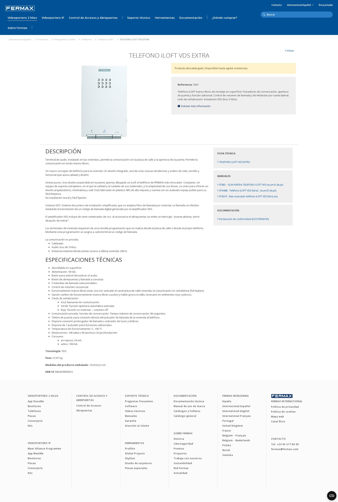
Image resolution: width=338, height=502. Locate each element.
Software (131, 406)
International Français (236, 416)
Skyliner (130, 458)
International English (235, 411)
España (226, 401)
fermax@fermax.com (284, 449)
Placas (32, 416)
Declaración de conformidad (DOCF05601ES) (243, 219)
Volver (289, 50)
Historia (179, 438)
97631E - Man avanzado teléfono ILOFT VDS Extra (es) (247, 196)
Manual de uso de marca (189, 406)
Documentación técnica (189, 401)
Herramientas (165, 18)
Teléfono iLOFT (106, 39)
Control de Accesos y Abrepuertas (93, 18)
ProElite (130, 448)
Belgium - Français (234, 435)
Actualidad (180, 473)
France (226, 430)
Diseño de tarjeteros (138, 463)
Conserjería (35, 421)
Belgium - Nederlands (236, 440)
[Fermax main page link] (20, 8)
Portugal (228, 421)
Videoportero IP (53, 18)
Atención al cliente (137, 425)
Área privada (326, 5)
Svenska (227, 455)
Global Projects (135, 453)
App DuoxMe (36, 401)
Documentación (190, 18)
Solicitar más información (195, 106)
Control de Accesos (88, 405)
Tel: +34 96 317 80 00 (285, 444)
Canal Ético (278, 421)
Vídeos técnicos (135, 411)
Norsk (226, 450)
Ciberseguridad (183, 443)
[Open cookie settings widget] (331, 495)
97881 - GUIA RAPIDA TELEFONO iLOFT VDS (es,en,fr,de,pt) (250, 184)
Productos (42, 39)
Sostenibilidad (183, 463)
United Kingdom (232, 425)
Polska (226, 445)
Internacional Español (299, 5)
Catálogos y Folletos (187, 411)
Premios (179, 448)
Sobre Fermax (17, 28)
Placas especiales (136, 468)
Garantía (130, 421)
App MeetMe (36, 453)
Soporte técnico (138, 18)
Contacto (276, 5)
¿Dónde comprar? (224, 18)
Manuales (131, 416)
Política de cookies (283, 411)
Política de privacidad (285, 406)
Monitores (34, 406)
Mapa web (277, 416)
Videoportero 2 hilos (22, 18)
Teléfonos (86, 39)
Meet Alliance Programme (44, 448)
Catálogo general (185, 416)
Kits (30, 425)
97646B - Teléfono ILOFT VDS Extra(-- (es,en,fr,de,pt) (246, 190)
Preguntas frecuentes (139, 401)
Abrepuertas (84, 410)
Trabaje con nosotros (188, 458)
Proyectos (180, 453)
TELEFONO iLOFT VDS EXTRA (233, 162)
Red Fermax (181, 468)
